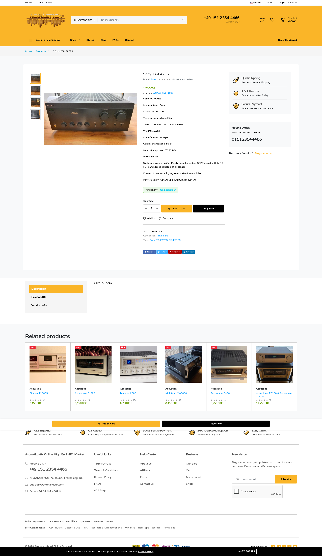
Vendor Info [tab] (39, 305)
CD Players (55, 527)
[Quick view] (66, 347)
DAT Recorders (92, 527)
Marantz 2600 (128, 393)
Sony (153, 79)
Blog (103, 40)
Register (292, 3)
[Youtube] (295, 547)
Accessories (56, 521)
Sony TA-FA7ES (159, 240)
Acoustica (35, 388)
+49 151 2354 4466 (48, 469)
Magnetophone (113, 527)
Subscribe (285, 479)
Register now (263, 153)
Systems (98, 521)
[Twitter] (279, 547)
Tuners (109, 521)
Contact (129, 40)
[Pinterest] (289, 547)
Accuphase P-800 (85, 393)
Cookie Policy (145, 551)
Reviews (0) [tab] (38, 297)
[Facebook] (273, 547)
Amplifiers (162, 235)
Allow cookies (246, 551)
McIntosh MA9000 (176, 393)
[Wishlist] (66, 351)
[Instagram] (284, 547)
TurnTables (169, 527)
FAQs (115, 40)
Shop (73, 40)
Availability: (152, 189)
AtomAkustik (163, 93)
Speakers (85, 521)
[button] (287, 20)
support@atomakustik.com (47, 484)
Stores (90, 40)
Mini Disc (130, 527)
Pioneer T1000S (39, 393)
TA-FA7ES (175, 240)
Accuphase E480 (220, 393)
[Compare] (66, 356)
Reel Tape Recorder (149, 527)
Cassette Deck (73, 527)
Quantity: (148, 201)
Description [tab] (38, 289)
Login (282, 3)
